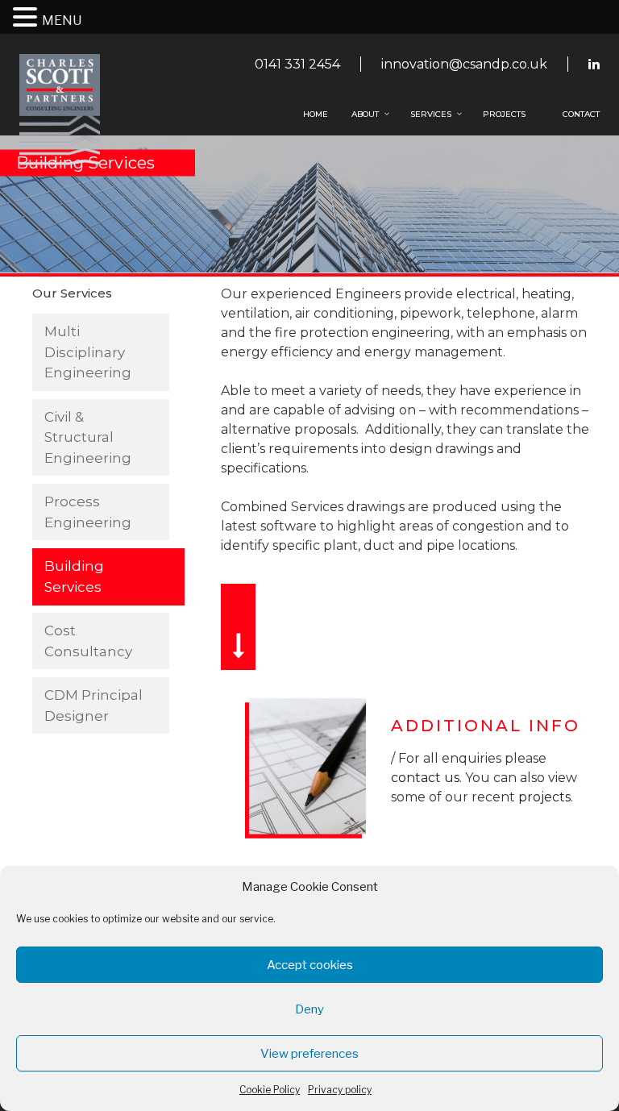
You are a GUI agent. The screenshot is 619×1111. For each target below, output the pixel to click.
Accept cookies (310, 965)
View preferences (309, 1054)
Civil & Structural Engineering (87, 437)
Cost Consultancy (88, 641)
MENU (61, 20)
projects (544, 797)
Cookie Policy (269, 1090)
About (365, 114)
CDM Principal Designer (93, 705)
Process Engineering (87, 512)
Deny (309, 1009)
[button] (27, 18)
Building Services (74, 576)
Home (315, 114)
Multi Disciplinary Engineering (87, 352)
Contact (581, 114)
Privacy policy (340, 1090)
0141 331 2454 (297, 64)
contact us (425, 777)
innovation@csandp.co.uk (464, 64)
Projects (504, 114)
